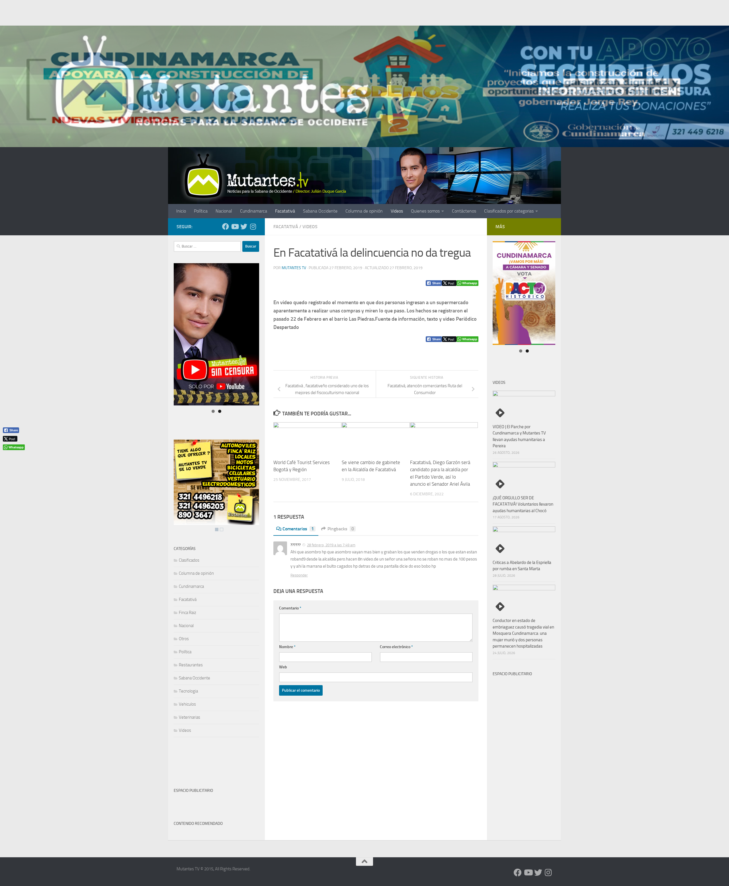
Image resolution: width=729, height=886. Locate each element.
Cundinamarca (253, 211)
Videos (397, 211)
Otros (184, 638)
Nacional (224, 211)
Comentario (290, 608)
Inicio (181, 211)
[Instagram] (252, 226)
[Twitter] (243, 226)
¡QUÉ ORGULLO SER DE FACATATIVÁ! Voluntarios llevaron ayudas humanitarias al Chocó (523, 504)
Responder (299, 575)
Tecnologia (188, 691)
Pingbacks (340, 528)
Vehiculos (187, 704)
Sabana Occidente (320, 211)
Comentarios (298, 528)
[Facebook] (225, 226)
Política (201, 211)
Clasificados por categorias (509, 211)
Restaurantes (191, 664)
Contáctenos (464, 211)
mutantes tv (294, 267)
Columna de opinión (364, 211)
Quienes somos (425, 211)
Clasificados (189, 560)
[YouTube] (234, 226)
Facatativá (285, 211)
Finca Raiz (187, 612)
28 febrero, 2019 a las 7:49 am (331, 545)
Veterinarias (189, 717)
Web (283, 667)
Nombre (287, 646)
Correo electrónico (396, 646)
